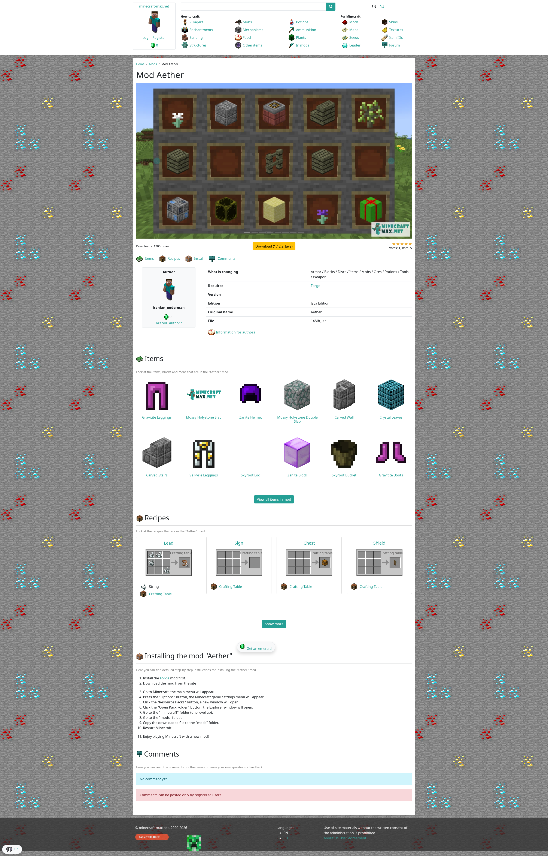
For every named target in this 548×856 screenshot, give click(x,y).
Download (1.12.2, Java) (274, 246)
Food (247, 37)
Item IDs (396, 37)
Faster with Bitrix (149, 837)
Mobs (247, 22)
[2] (398, 244)
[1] (394, 244)
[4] (406, 244)
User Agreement (353, 838)
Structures (198, 45)
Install (199, 258)
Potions (302, 22)
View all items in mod (274, 499)
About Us (331, 838)
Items (149, 258)
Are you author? (169, 323)
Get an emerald (259, 648)
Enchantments (201, 29)
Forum (394, 45)
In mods (302, 45)
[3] (402, 244)
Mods (354, 22)
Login (147, 37)
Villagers (196, 22)
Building (196, 37)
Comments (226, 258)
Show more (274, 624)
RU (382, 6)
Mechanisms (253, 29)
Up (16, 849)
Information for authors (235, 332)
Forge (315, 285)
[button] (156, 161)
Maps (353, 29)
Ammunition (306, 29)
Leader (354, 45)
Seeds (354, 37)
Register (159, 37)
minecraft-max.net (154, 6)
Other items (252, 45)
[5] (410, 244)
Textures (396, 29)
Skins (393, 22)
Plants (301, 37)
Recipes (174, 258)
